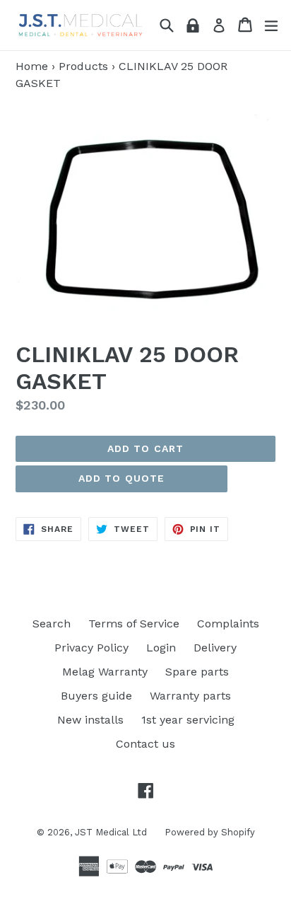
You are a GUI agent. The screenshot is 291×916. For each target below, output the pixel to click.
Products (83, 66)
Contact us (145, 743)
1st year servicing (187, 719)
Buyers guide (96, 695)
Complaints (228, 623)
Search (51, 623)
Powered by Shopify (210, 832)
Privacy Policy (91, 647)
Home (32, 66)
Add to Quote (121, 478)
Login (161, 647)
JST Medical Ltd (111, 832)
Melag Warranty (105, 671)
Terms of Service (133, 623)
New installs (90, 719)
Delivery (215, 647)
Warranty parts (190, 695)
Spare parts (197, 671)
